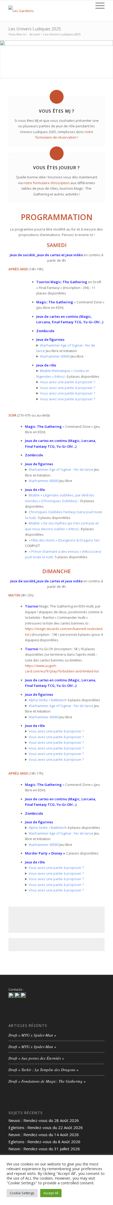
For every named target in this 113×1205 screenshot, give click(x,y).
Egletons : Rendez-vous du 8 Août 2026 (44, 1141)
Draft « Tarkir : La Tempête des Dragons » (43, 1069)
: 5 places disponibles (63, 554)
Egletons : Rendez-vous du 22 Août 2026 (45, 1127)
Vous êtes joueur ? (56, 168)
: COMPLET (62, 543)
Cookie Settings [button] (22, 1193)
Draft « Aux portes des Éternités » (36, 1058)
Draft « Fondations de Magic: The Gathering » (47, 1081)
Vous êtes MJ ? (56, 111)
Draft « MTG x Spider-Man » (32, 1035)
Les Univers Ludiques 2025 (34, 29)
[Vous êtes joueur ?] (57, 153)
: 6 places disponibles (67, 373)
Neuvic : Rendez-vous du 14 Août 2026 (43, 1134)
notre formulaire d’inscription (46, 182)
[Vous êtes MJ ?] (57, 97)
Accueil (34, 34)
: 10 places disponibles (59, 501)
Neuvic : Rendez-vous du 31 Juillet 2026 (44, 1148)
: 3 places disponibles (63, 515)
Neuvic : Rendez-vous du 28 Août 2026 (43, 1120)
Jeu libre (62, 356)
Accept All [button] (50, 1193)
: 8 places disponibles (62, 529)
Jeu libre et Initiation (65, 348)
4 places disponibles (64, 700)
